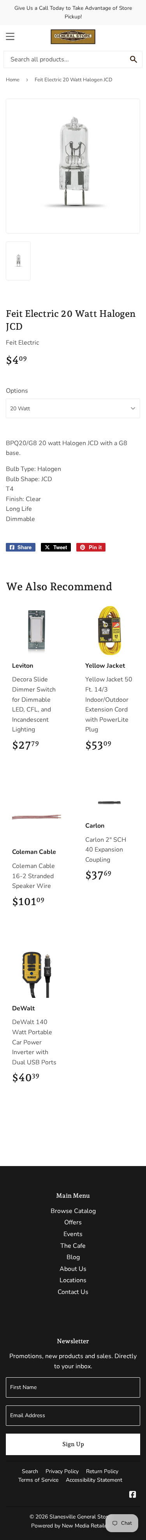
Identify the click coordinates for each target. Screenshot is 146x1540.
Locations (73, 1280)
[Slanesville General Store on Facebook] (132, 1495)
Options (17, 390)
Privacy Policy (62, 1471)
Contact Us (73, 1292)
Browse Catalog (73, 1211)
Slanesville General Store (80, 1516)
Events (73, 1234)
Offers (73, 1222)
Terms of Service (38, 1480)
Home (12, 79)
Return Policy (102, 1471)
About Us (73, 1269)
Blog (73, 1257)
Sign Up (73, 1444)
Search (30, 1471)
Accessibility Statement (94, 1480)
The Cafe (73, 1246)
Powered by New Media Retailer (70, 1525)
